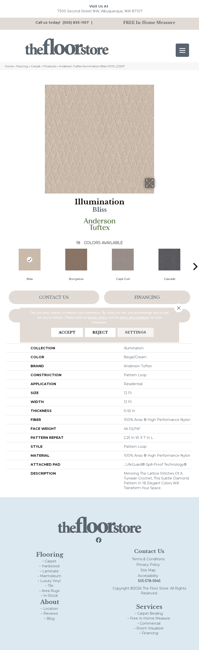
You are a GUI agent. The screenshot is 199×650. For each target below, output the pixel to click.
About (49, 601)
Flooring (22, 66)
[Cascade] (169, 259)
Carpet (36, 66)
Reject (100, 332)
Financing (147, 297)
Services (149, 606)
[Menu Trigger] (182, 50)
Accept (67, 332)
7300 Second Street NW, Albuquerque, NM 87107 (99, 11)
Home (9, 66)
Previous (4, 259)
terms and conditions (134, 317)
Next (195, 259)
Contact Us (54, 297)
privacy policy (98, 317)
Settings (135, 332)
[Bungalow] (76, 259)
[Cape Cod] (123, 259)
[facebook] (98, 540)
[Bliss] (29, 259)
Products (49, 66)
